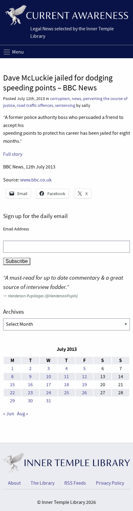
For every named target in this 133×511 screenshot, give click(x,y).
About (14, 483)
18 (66, 385)
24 (48, 393)
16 (30, 385)
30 (30, 401)
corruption (60, 99)
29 (12, 401)
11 (66, 376)
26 (84, 393)
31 (48, 401)
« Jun (8, 414)
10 (48, 376)
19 (84, 385)
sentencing (65, 105)
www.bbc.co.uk (36, 180)
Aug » (22, 414)
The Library (42, 483)
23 (30, 393)
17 (48, 385)
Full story (12, 154)
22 (12, 393)
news (76, 99)
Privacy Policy (110, 483)
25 (66, 393)
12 (84, 376)
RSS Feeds (75, 483)
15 (12, 385)
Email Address (16, 229)
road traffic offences (35, 105)
